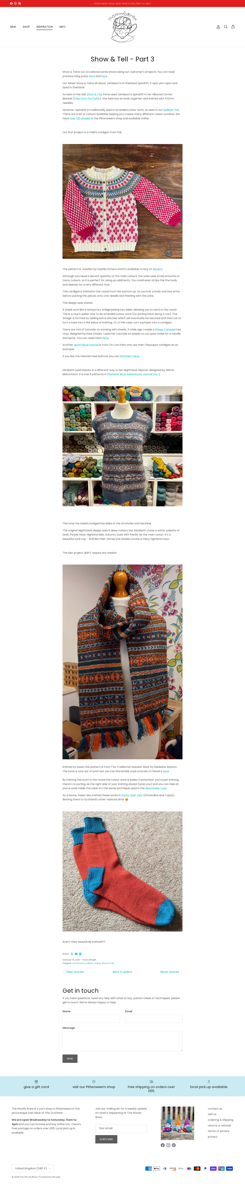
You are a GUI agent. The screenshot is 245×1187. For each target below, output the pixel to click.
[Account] (217, 27)
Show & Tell (94, 94)
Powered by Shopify (49, 1176)
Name (66, 1011)
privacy (213, 1137)
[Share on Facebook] (76, 954)
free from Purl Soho (87, 98)
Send (70, 1058)
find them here (129, 356)
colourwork (78, 963)
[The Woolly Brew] (123, 26)
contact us (215, 1109)
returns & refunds (219, 1125)
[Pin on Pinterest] (80, 954)
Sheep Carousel (165, 329)
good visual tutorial (86, 345)
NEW (13, 27)
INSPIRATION (44, 27)
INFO (62, 27)
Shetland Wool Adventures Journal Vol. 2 (133, 374)
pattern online (93, 963)
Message (68, 1028)
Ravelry (158, 269)
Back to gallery (122, 972)
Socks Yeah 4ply (132, 795)
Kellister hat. (171, 110)
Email (128, 1011)
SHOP (26, 27)
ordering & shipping (220, 1120)
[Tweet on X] (72, 954)
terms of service (218, 1131)
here (92, 76)
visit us (212, 1114)
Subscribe (106, 1139)
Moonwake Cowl (156, 788)
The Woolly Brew (29, 1176)
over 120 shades (80, 118)
